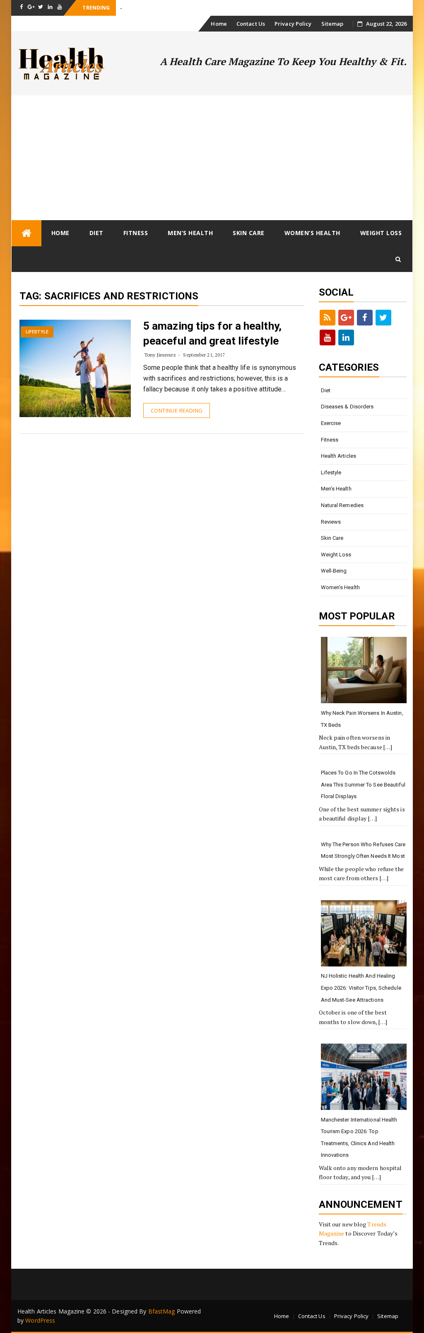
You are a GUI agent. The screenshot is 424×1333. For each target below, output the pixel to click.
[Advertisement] (212, 158)
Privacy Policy (293, 23)
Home (218, 23)
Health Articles (339, 456)
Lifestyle (37, 332)
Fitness (135, 233)
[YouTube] (327, 337)
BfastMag (161, 1311)
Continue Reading (176, 410)
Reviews (331, 522)
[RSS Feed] (327, 317)
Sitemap (332, 23)
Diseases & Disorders (347, 406)
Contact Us (250, 23)
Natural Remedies (342, 505)
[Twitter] (383, 317)
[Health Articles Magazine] (26, 233)
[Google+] (346, 317)
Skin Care (249, 233)
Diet (96, 233)
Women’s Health (312, 233)
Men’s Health (190, 233)
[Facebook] (365, 317)
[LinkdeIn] (346, 337)
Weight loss (381, 233)
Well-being (334, 571)
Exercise (331, 423)
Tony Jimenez (160, 355)
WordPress (40, 1320)
